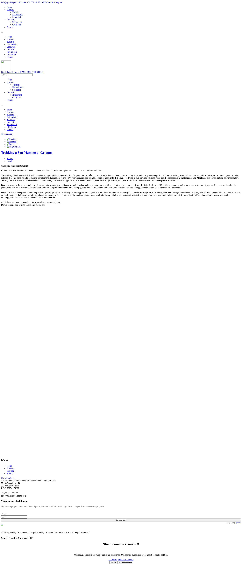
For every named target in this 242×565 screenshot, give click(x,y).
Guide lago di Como (22, 72)
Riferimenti (17, 22)
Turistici (15, 12)
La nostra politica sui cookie (121, 559)
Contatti (10, 19)
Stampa (10, 158)
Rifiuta (113, 562)
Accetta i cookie (125, 562)
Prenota (10, 27)
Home (9, 7)
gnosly (238, 522)
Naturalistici (17, 14)
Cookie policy (7, 478)
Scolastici (16, 17)
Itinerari (10, 9)
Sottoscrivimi (121, 520)
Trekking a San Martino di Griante (26, 152)
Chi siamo (16, 25)
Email (9, 161)
